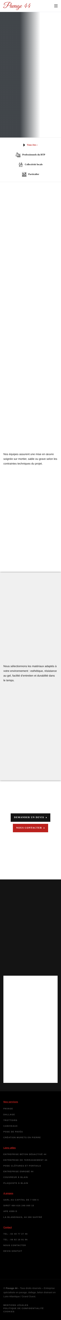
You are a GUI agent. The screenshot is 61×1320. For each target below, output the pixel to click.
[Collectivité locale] (30, 165)
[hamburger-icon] (56, 6)
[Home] (16, 5)
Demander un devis (29, 817)
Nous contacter (29, 828)
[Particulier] (30, 174)
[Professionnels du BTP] (30, 155)
